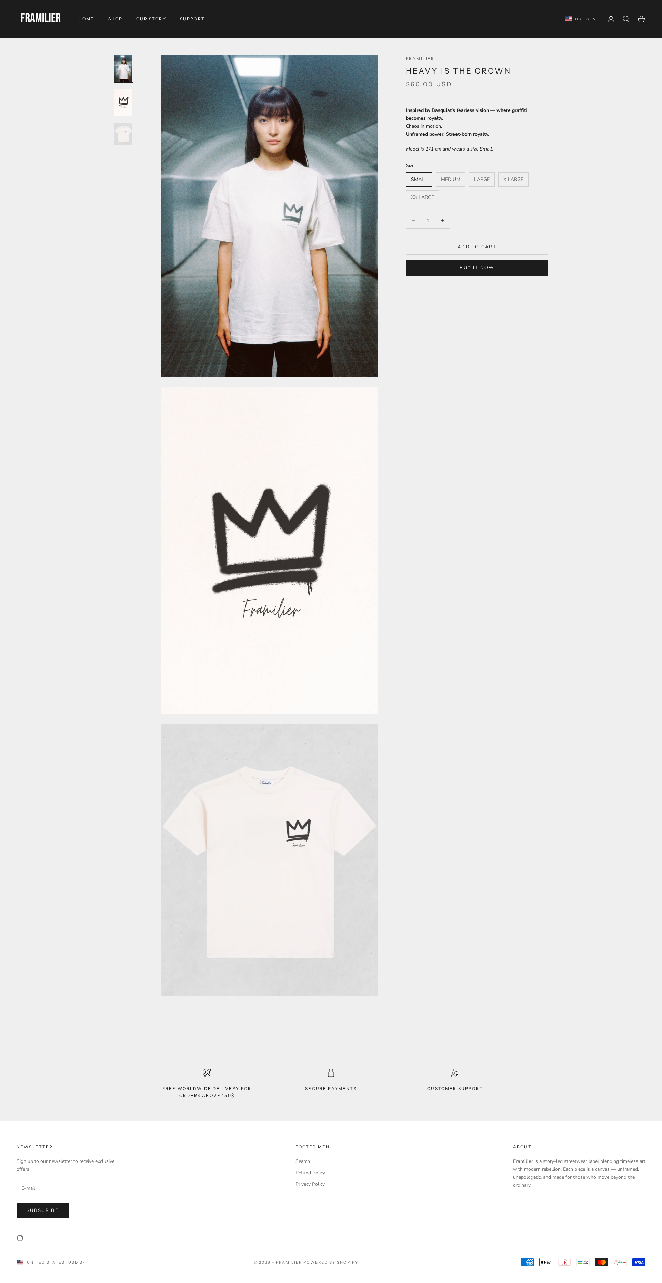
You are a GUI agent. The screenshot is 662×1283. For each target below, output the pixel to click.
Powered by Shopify (330, 1262)
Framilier (420, 58)
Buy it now (477, 267)
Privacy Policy (310, 1184)
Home (86, 18)
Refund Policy (310, 1172)
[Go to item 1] (123, 69)
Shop (115, 18)
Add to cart (477, 246)
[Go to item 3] (123, 134)
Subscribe (43, 1210)
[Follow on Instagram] (20, 1238)
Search (302, 1161)
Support (192, 18)
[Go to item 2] (123, 102)
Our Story (151, 18)
